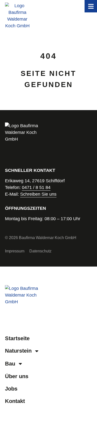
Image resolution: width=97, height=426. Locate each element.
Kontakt (15, 401)
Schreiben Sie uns (38, 194)
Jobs (11, 389)
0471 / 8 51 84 (36, 187)
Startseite (17, 338)
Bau (10, 364)
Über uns (16, 376)
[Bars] (91, 6)
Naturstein (18, 351)
